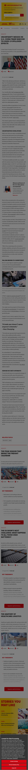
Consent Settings (14, 761)
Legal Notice (15, 758)
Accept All (14, 768)
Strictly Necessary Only (14, 764)
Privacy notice (9, 758)
